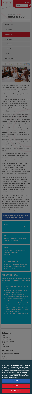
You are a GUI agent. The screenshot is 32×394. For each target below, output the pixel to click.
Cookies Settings (16, 380)
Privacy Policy (16, 374)
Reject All (15, 385)
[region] (16, 377)
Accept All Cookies (16, 390)
